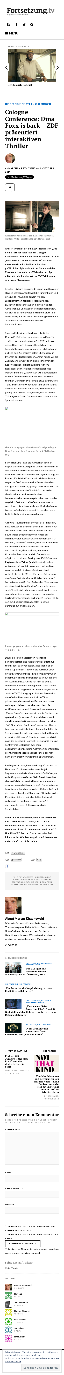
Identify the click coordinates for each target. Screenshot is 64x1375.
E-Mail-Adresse (14, 1189)
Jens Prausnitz (21, 1302)
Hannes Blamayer (22, 1311)
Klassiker (46, 1001)
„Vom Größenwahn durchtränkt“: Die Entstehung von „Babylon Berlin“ (26, 1031)
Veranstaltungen (38, 104)
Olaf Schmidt (20, 1319)
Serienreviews (33, 965)
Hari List (18, 1294)
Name (9, 1172)
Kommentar (12, 1130)
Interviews (26, 984)
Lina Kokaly (48, 1096)
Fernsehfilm (17, 884)
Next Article (49, 1051)
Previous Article (17, 1051)
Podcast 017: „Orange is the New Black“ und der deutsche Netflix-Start (16, 1061)
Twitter (12, 945)
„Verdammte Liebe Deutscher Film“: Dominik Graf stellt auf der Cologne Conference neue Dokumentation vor (30, 1010)
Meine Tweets (11, 1268)
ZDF (25, 884)
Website (9, 1205)
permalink (48, 884)
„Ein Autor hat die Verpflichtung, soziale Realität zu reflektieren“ (28, 990)
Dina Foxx (47, 882)
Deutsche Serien (32, 882)
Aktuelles (31, 1025)
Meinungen (46, 963)
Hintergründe (15, 104)
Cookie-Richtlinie (13, 1361)
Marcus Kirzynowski (22, 168)
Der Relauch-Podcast (20, 84)
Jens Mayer (19, 1328)
